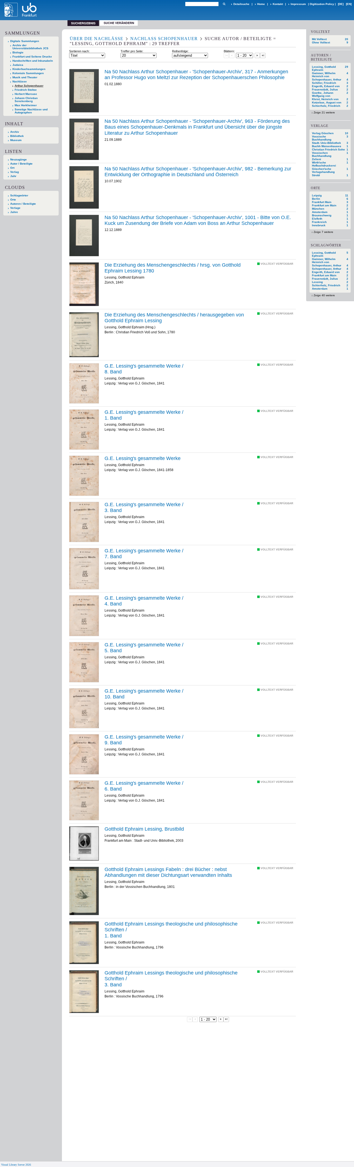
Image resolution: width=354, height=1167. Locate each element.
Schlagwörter (19, 195)
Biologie (18, 52)
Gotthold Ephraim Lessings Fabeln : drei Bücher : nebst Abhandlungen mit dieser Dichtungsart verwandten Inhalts (168, 872)
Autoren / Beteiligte (23, 203)
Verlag (14, 171)
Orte (13, 199)
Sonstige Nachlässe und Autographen (31, 111)
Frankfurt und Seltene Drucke (32, 56)
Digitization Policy (322, 4)
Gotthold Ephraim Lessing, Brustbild (144, 829)
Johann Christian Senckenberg (26, 100)
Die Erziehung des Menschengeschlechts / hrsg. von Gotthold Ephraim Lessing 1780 (173, 268)
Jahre (14, 212)
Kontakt (278, 4)
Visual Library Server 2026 (16, 1164)
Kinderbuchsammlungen (28, 69)
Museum (16, 140)
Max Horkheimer (26, 105)
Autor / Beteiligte (21, 163)
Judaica (17, 64)
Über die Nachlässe (96, 38)
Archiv (14, 131)
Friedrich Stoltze (26, 89)
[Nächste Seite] (257, 55)
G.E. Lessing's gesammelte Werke (143, 458)
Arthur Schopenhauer (29, 85)
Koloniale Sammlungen (28, 73)
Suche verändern (119, 23)
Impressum (298, 4)
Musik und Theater (24, 77)
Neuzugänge (18, 159)
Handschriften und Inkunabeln (32, 60)
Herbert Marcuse (26, 93)
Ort (12, 167)
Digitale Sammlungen (24, 41)
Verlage (15, 207)
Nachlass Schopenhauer (164, 38)
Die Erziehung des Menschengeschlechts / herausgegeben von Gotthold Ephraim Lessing (174, 318)
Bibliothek (17, 135)
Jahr (13, 176)
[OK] (224, 4)
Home (261, 4)
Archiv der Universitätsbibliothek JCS (30, 47)
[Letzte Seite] (263, 55)
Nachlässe (19, 81)
